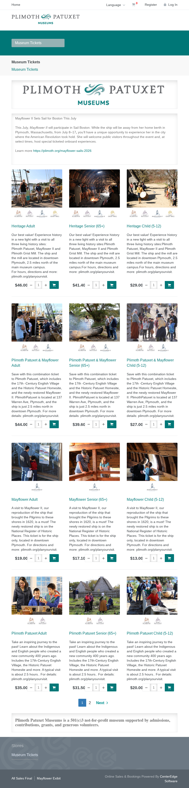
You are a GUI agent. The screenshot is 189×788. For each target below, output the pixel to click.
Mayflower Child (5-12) (145, 499)
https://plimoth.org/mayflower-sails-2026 (62, 151)
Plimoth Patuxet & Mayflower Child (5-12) (150, 362)
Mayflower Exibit (49, 778)
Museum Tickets (28, 43)
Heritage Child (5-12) (144, 226)
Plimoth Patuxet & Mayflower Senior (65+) (92, 362)
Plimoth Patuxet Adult (29, 633)
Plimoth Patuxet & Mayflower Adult (35, 362)
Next (101, 703)
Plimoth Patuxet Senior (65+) (92, 633)
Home (16, 4)
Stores (18, 745)
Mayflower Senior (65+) (88, 499)
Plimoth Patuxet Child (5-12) (150, 633)
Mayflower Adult (25, 499)
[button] (31, 285)
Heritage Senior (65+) (86, 226)
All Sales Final (22, 778)
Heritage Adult (23, 226)
